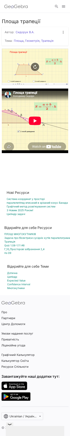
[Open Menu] (63, 6)
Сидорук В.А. (25, 32)
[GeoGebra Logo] (16, 6)
